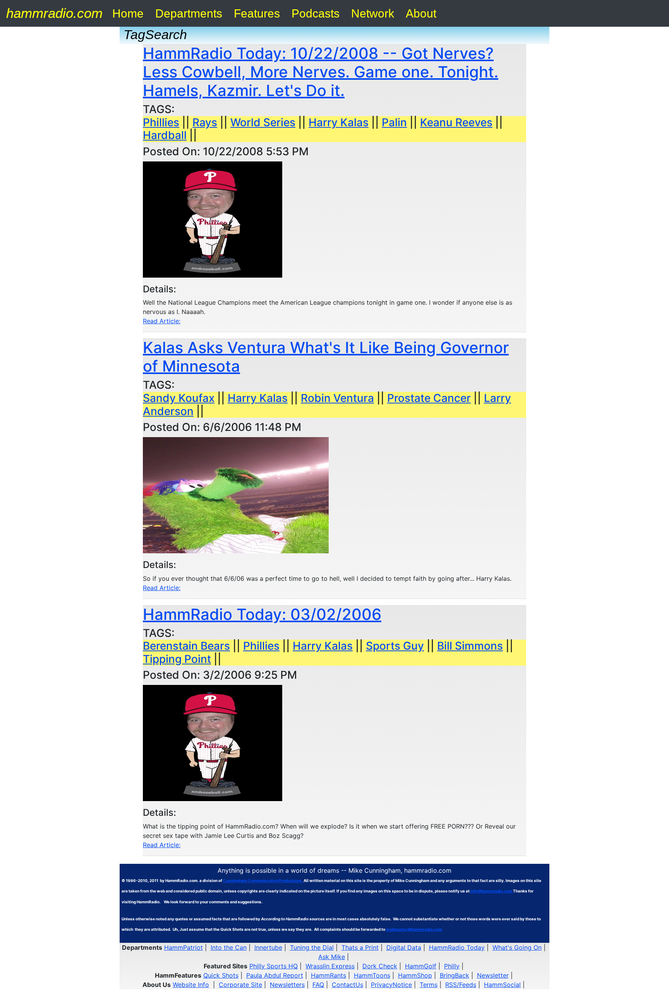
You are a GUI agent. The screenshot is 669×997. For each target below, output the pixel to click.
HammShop (415, 975)
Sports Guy (395, 645)
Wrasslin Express (330, 966)
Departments (188, 13)
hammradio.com (54, 13)
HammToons (372, 975)
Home (128, 13)
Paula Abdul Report (274, 975)
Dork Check (379, 966)
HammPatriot (183, 947)
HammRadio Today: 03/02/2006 (262, 614)
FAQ (318, 984)
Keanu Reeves (456, 122)
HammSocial (502, 984)
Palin (394, 122)
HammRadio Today (457, 947)
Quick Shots (220, 975)
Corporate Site (240, 984)
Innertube (268, 947)
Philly (452, 966)
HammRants (328, 975)
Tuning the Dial (312, 947)
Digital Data (403, 947)
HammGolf (420, 966)
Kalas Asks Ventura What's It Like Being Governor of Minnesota (326, 357)
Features (257, 13)
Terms (428, 984)
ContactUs (347, 984)
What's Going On (517, 947)
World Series (262, 122)
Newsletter (493, 975)
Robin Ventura (337, 398)
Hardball (165, 135)
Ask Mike (331, 957)
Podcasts (316, 13)
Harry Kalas (339, 122)
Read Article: (161, 321)
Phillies (161, 122)
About (421, 13)
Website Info (191, 984)
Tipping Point (177, 659)
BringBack (454, 975)
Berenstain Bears (186, 645)
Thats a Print (360, 947)
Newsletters (287, 984)
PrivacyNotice (391, 984)
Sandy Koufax (178, 398)
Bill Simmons (470, 645)
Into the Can (229, 947)
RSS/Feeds (460, 984)
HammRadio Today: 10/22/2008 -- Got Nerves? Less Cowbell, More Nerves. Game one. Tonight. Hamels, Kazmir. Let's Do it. (320, 72)
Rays (204, 122)
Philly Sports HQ (273, 966)
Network (372, 13)
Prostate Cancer (429, 398)
